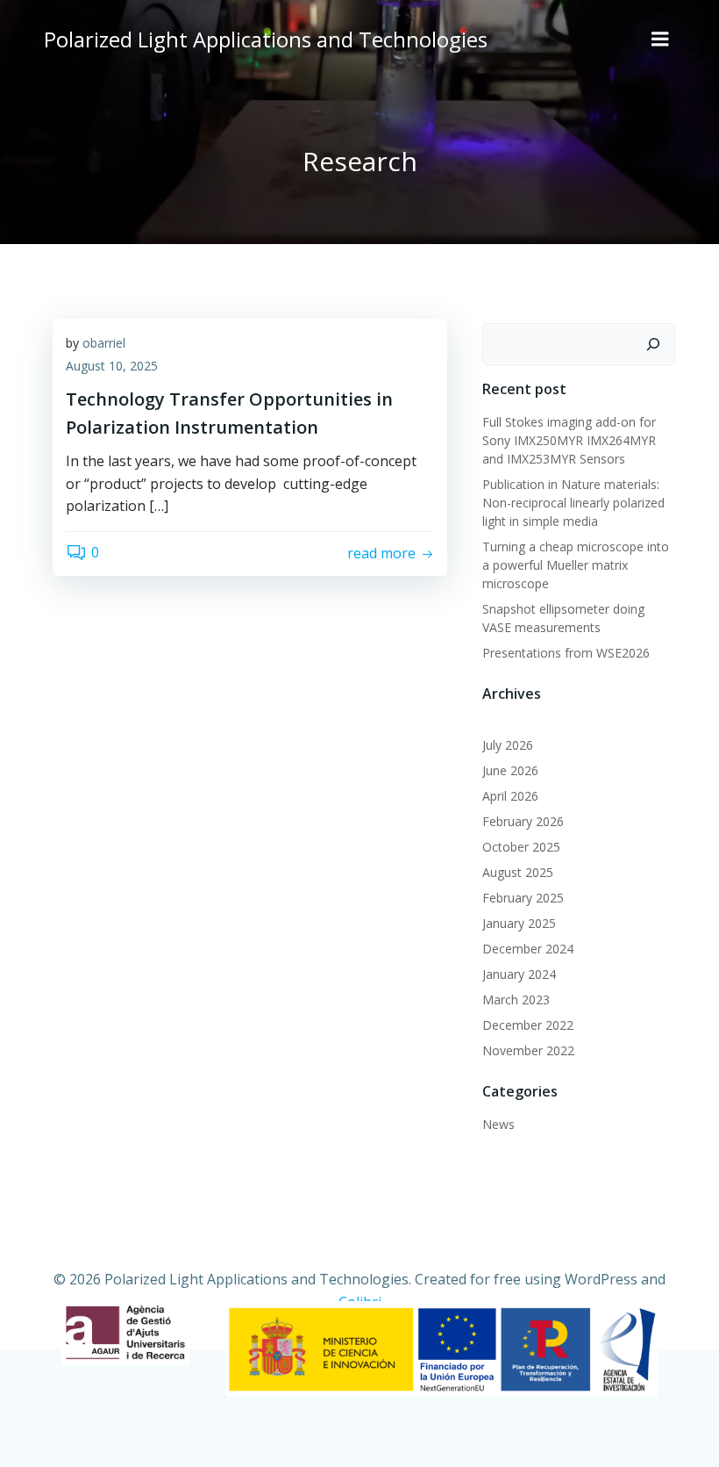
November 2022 (528, 1050)
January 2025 (519, 923)
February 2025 (523, 897)
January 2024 (519, 974)
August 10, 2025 (112, 365)
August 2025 (517, 872)
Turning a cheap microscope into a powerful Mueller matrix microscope (575, 565)
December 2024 (527, 948)
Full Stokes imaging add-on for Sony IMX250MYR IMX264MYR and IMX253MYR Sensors (569, 440)
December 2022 (527, 1025)
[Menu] (660, 39)
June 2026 (510, 770)
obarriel (103, 342)
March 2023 (516, 999)
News (498, 1124)
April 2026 (510, 795)
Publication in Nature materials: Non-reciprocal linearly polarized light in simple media (573, 502)
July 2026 (507, 745)
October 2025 (521, 846)
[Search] (653, 344)
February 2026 (523, 821)
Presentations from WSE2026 (566, 652)
